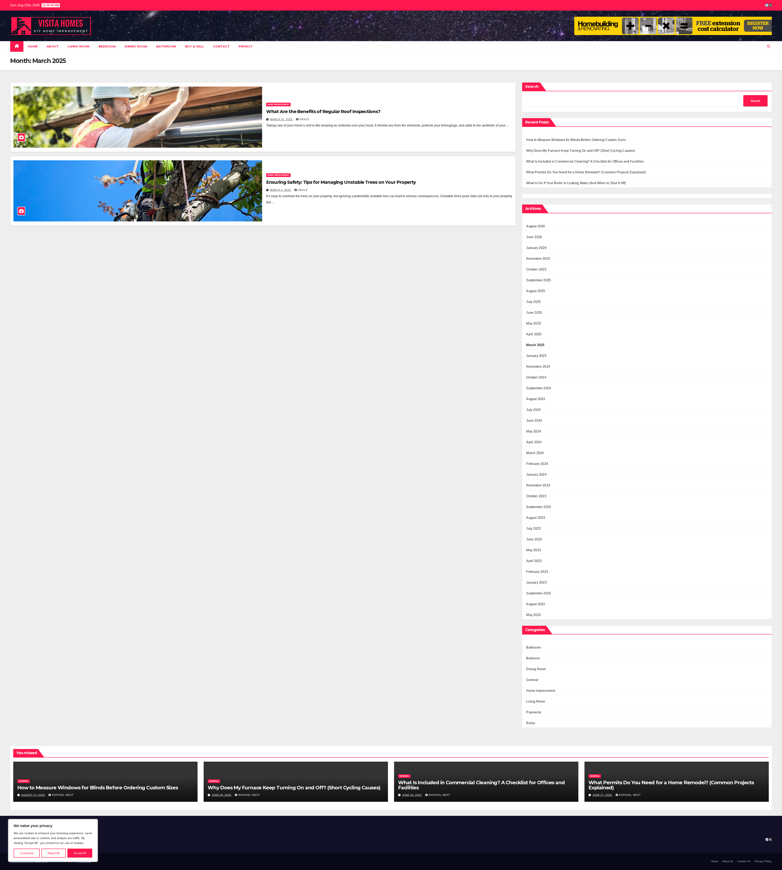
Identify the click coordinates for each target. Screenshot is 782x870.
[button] (768, 46)
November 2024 (538, 366)
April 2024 (533, 442)
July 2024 (533, 409)
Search (532, 86)
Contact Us (744, 861)
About (53, 46)
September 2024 (538, 388)
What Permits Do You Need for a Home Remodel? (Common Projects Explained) (586, 172)
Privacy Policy (763, 861)
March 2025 (535, 345)
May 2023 (533, 550)
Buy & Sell (194, 46)
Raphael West (63, 795)
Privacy (246, 46)
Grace (304, 119)
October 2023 (536, 496)
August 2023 (535, 517)
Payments (533, 712)
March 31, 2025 (281, 119)
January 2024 (536, 474)
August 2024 (535, 399)
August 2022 (535, 604)
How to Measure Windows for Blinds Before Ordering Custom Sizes (576, 140)
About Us (727, 861)
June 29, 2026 (222, 795)
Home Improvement (278, 104)
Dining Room (136, 46)
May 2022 (533, 615)
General (532, 680)
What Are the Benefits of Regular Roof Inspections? (323, 111)
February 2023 (537, 571)
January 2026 (536, 248)
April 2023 (533, 561)
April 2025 (533, 334)
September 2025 (538, 280)
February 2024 (537, 463)
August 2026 (535, 226)
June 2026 (534, 237)
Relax (530, 723)
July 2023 (533, 528)
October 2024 (536, 377)
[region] (53, 840)
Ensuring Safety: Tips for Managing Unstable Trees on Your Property (341, 182)
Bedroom (107, 46)
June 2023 (534, 539)
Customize (27, 853)
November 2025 (538, 258)
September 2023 (538, 507)
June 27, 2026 (602, 795)
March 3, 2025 (281, 190)
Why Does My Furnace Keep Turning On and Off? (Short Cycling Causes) (580, 150)
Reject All (53, 853)
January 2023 (536, 582)
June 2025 (534, 312)
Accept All (80, 853)
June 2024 (534, 420)
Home (33, 46)
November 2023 (538, 485)
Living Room (79, 46)
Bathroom (166, 46)
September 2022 (538, 593)
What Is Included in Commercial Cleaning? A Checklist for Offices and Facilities (585, 161)
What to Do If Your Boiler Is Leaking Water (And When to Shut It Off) (576, 183)
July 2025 (533, 302)
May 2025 (533, 323)
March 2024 (535, 453)
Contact (221, 46)
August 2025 (535, 291)
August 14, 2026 (33, 795)
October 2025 (536, 269)
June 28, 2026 (412, 795)
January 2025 (536, 355)
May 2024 (533, 431)
